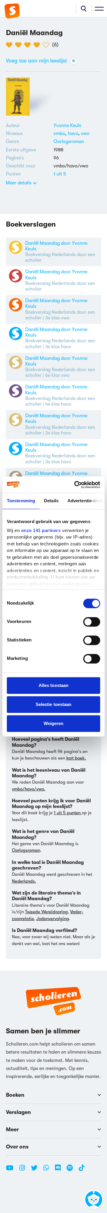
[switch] (91, 622)
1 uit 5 (60, 174)
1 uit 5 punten (68, 812)
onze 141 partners (41, 530)
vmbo (61, 133)
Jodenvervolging (52, 918)
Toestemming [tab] (21, 500)
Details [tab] (51, 500)
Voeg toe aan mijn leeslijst (36, 61)
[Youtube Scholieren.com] (12, 1170)
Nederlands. (24, 881)
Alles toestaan (53, 685)
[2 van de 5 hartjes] (19, 45)
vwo (85, 133)
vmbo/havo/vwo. (28, 789)
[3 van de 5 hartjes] (29, 45)
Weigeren (54, 723)
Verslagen (18, 1112)
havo (74, 133)
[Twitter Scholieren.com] (36, 1170)
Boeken (15, 1095)
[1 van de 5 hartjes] (10, 45)
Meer (12, 1129)
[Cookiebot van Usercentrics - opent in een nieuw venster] (75, 485)
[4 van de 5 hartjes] (38, 45)
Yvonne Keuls (67, 125)
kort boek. (76, 758)
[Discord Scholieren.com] (60, 1170)
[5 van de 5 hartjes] (47, 45)
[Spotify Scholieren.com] (72, 1170)
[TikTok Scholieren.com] (81, 1170)
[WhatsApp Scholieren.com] (48, 1170)
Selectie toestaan (54, 704)
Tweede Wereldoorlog (46, 911)
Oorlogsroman (69, 141)
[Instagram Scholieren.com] (24, 1170)
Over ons (17, 1147)
